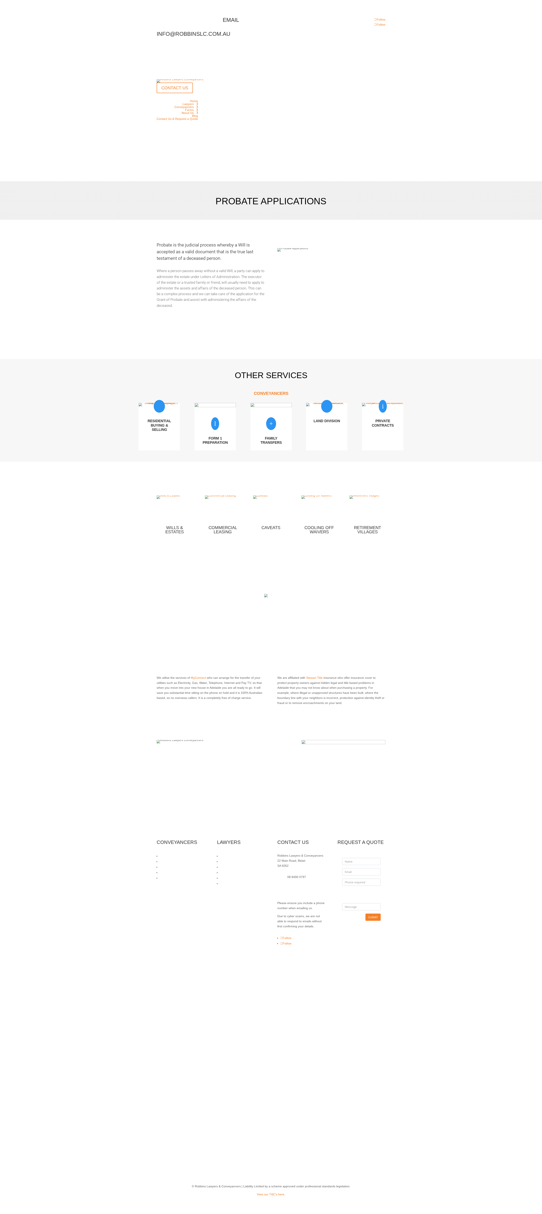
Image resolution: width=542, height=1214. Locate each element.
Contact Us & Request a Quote (177, 118)
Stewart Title (314, 677)
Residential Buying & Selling (178, 856)
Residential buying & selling (159, 425)
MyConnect (199, 677)
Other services (211, 337)
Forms (189, 110)
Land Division (327, 421)
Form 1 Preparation (173, 861)
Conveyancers (184, 107)
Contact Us (210, 320)
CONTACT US (174, 88)
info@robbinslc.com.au (302, 890)
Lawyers (188, 104)
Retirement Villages (367, 529)
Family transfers (271, 440)
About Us (187, 113)
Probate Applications (233, 872)
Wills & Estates (174, 529)
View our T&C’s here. (271, 1194)
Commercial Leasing (223, 529)
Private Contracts (383, 423)
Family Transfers (171, 867)
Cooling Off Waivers (319, 529)
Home (194, 101)
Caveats (270, 527)
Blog (195, 116)
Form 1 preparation (215, 440)
